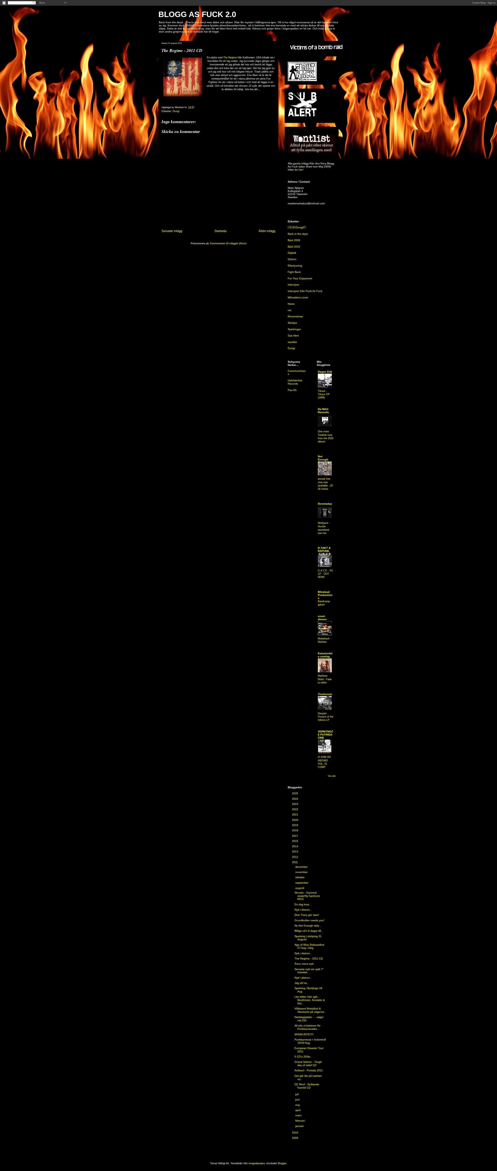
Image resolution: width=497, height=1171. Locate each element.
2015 (295, 841)
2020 (295, 819)
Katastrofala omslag (325, 655)
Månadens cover (298, 297)
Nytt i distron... (303, 909)
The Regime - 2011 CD (309, 958)
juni (297, 1099)
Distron (292, 259)
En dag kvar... (303, 904)
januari (299, 1126)
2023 (295, 804)
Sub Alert (293, 335)
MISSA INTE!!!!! (304, 1034)
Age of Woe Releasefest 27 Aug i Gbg (309, 946)
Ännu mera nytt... (305, 963)
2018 (295, 830)
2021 (295, 814)
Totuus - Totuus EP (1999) (324, 394)
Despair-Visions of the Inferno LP (325, 717)
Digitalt (292, 252)
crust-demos (322, 618)
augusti (300, 887)
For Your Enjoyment (300, 278)
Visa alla (331, 776)
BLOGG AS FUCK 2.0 (197, 14)
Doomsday (325, 503)
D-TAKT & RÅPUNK (324, 549)
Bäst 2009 (294, 240)
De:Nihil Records (323, 411)
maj (298, 1104)
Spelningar (294, 329)
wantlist (292, 342)
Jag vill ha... (302, 982)
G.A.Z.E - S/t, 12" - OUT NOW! (326, 574)
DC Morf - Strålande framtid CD (307, 1086)
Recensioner (295, 316)
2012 (295, 856)
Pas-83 (292, 390)
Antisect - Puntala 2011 (309, 1070)
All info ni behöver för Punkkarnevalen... (308, 1027)
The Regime (230, 57)
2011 (295, 862)
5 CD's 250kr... (304, 1056)
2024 (295, 798)
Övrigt (176, 111)
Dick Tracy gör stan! (307, 914)
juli (297, 1094)
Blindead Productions (325, 595)
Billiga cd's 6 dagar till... (309, 930)
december (301, 866)
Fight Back (294, 272)
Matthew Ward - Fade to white (325, 679)
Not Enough (323, 458)
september (302, 882)
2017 (295, 835)
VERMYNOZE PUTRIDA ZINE (325, 734)
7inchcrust (325, 694)
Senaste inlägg (172, 231)
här (301, 169)
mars (298, 1115)
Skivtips (292, 322)
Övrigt (297, 227)
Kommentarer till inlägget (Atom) (228, 243)
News (291, 303)
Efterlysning (295, 265)
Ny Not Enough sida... (308, 925)
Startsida (220, 231)
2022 (295, 809)
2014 (295, 846)
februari (300, 1120)
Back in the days (298, 233)
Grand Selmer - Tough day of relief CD (308, 1063)
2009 (295, 1137)
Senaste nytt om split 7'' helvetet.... (309, 971)
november (301, 872)
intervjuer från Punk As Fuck (305, 291)
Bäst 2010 (294, 246)
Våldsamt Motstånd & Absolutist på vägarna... (310, 1010)
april (298, 1110)
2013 (295, 851)
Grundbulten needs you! (309, 920)
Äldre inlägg (267, 231)
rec (290, 310)
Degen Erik (325, 371)
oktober (300, 877)
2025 (295, 793)
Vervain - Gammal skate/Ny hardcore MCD (307, 896)
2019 (295, 825)
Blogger (282, 1163)
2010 (295, 1132)
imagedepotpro (256, 1163)
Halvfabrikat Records (295, 382)
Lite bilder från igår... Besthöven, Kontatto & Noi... (310, 1000)
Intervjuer (293, 284)
